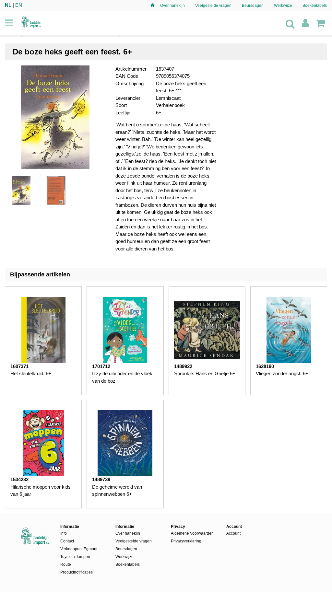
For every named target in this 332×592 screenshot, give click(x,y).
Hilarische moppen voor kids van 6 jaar (40, 490)
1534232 (19, 479)
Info (63, 533)
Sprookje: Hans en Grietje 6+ (204, 373)
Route (65, 564)
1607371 (19, 366)
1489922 (183, 366)
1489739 (101, 479)
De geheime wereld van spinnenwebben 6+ (117, 490)
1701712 (101, 366)
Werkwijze (283, 5)
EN (18, 5)
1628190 (265, 366)
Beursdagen (253, 5)
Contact (67, 541)
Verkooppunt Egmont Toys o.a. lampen (78, 553)
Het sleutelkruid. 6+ (30, 373)
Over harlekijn (172, 5)
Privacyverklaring (186, 541)
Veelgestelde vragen (213, 5)
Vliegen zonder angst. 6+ (282, 373)
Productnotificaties (76, 572)
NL (8, 5)
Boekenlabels (314, 5)
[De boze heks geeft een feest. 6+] (55, 118)
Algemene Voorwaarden (192, 533)
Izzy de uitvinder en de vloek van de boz (122, 377)
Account (233, 533)
